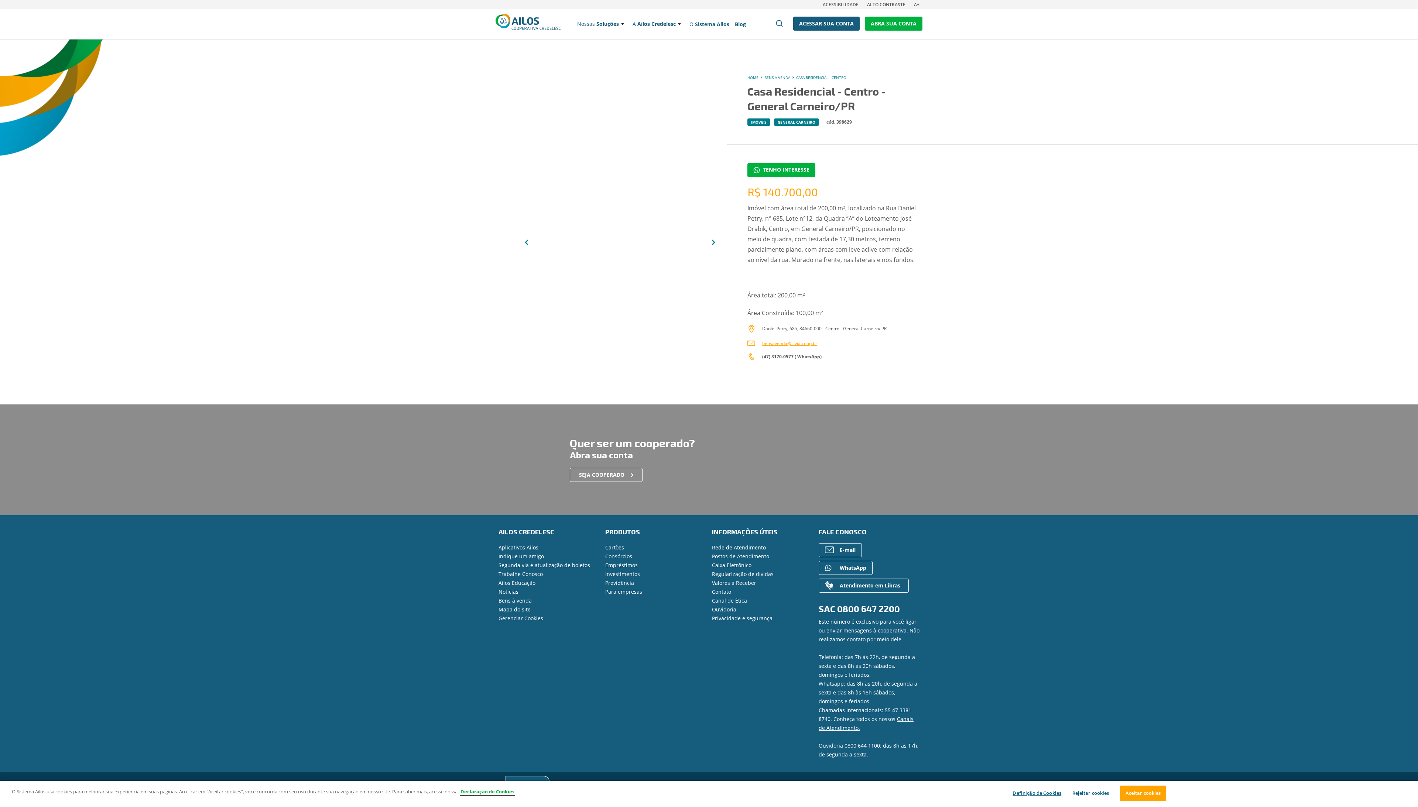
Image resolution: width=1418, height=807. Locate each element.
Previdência (619, 582)
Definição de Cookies (1037, 793)
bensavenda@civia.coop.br (789, 343)
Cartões (614, 547)
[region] (709, 794)
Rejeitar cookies (1090, 793)
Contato (721, 591)
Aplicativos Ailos (518, 547)
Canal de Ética (729, 600)
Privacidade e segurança (742, 618)
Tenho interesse (786, 169)
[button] (526, 242)
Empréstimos (621, 565)
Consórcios (618, 556)
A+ (916, 4)
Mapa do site (515, 609)
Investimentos (622, 573)
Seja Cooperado (601, 474)
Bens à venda (515, 600)
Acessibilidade (841, 4)
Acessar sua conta (826, 23)
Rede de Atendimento (739, 547)
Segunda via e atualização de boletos (544, 565)
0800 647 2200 (868, 608)
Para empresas (623, 591)
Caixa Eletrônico (731, 565)
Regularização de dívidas (743, 573)
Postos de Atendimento (740, 556)
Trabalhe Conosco (521, 573)
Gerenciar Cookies (521, 618)
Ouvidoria (724, 609)
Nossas (598, 23)
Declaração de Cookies (487, 791)
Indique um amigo (521, 556)
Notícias (508, 591)
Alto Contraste (886, 4)
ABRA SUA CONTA (894, 23)
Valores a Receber (734, 582)
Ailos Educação (517, 582)
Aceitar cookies (1143, 793)
